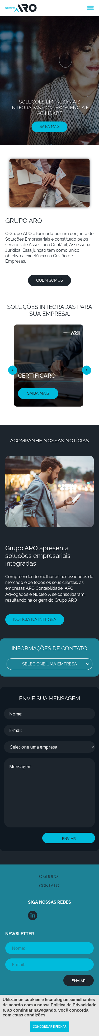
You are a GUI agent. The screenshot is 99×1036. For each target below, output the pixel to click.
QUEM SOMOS (49, 280)
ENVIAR (69, 838)
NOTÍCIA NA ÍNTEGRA (34, 619)
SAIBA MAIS (50, 126)
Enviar (79, 980)
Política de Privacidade (73, 1005)
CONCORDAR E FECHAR (50, 1026)
